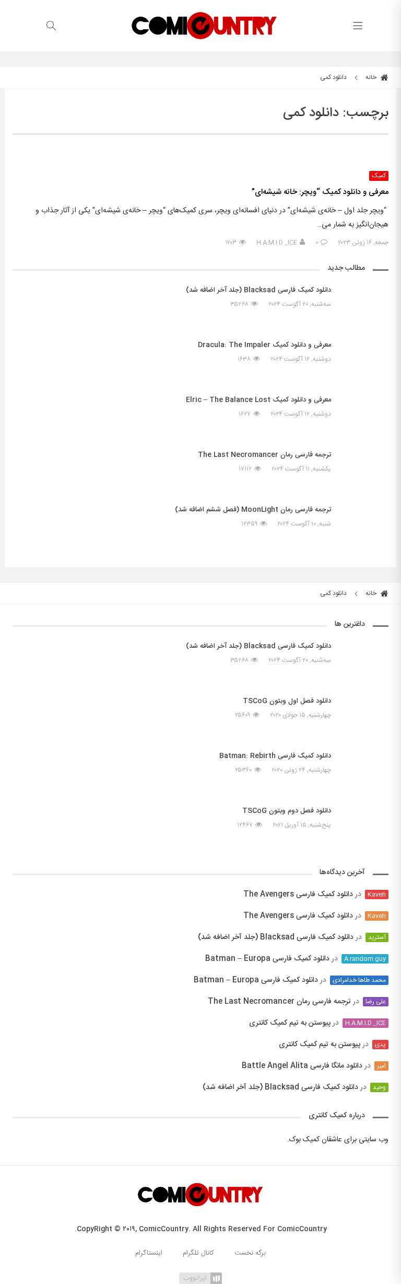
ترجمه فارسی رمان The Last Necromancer (279, 1001)
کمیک (379, 176)
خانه (371, 77)
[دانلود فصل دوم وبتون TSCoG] (364, 820)
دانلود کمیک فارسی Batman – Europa (267, 959)
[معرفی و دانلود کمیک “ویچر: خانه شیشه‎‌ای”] (200, 155)
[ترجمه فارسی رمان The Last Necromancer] (364, 464)
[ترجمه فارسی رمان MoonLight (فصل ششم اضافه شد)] (364, 529)
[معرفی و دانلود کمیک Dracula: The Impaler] (364, 359)
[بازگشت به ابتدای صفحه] (9, 1275)
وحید (379, 1087)
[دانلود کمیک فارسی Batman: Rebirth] (364, 770)
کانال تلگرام (198, 1253)
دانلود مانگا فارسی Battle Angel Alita (302, 1066)
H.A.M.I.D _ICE (276, 242)
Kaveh (377, 894)
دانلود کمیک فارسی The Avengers (298, 894)
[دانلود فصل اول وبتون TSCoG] (364, 710)
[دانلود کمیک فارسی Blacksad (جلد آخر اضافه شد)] (364, 304)
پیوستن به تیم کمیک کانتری (290, 1023)
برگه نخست (250, 1253)
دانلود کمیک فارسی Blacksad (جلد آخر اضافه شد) (275, 937)
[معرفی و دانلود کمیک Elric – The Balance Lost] (364, 414)
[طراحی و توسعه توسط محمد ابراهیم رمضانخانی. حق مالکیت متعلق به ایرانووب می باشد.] (200, 1277)
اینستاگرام (148, 1253)
